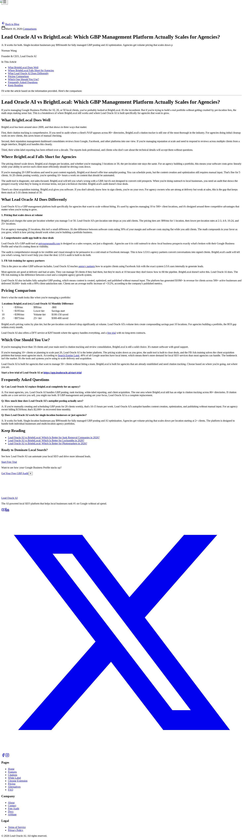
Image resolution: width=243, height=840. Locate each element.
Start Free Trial (9, 498)
